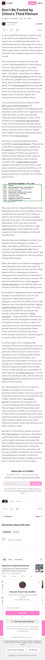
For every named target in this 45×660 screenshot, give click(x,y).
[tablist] (11, 532)
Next (38, 516)
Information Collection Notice (29, 629)
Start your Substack (16, 650)
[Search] (41, 559)
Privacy (24, 642)
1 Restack (18, 501)
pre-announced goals (23, 249)
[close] (38, 582)
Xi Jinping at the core (25, 372)
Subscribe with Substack (24, 621)
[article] (22, 571)
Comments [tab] (7, 532)
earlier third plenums (22, 144)
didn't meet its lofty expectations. (15, 105)
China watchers (12, 434)
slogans (37, 263)
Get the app (33, 650)
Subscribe (32, 3)
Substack (11, 655)
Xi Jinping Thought (20, 135)
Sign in (40, 3)
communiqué (19, 85)
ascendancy (9, 149)
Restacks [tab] (16, 532)
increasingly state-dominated (27, 120)
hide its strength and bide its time (22, 306)
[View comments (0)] (11, 30)
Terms (30, 642)
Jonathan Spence (8, 378)
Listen (40, 24)
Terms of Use (34, 626)
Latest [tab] (10, 559)
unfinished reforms (21, 76)
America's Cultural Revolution (15, 566)
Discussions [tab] (18, 559)
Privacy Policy (23, 631)
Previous (8, 516)
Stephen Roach (12, 22)
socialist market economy (26, 161)
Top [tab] (4, 559)
